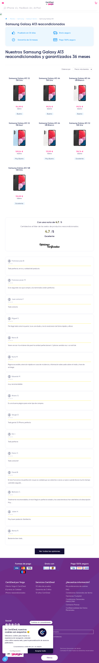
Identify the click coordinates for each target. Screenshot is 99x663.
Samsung (20, 19)
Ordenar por (66, 69)
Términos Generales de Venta (70, 648)
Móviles (12, 19)
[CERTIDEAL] (49, 4)
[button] (49, 14)
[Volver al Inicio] (6, 19)
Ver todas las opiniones (49, 551)
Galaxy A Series (31, 19)
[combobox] (49, 8)
